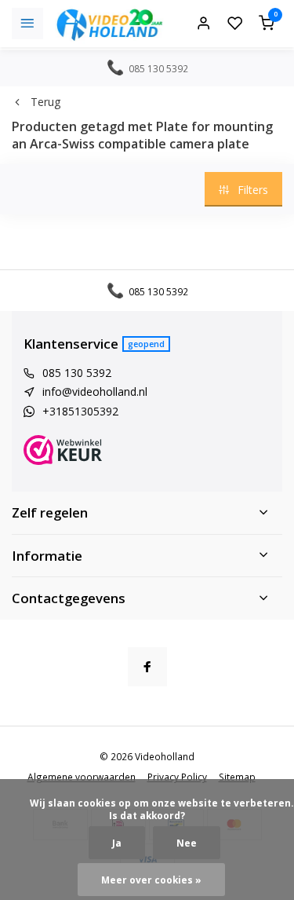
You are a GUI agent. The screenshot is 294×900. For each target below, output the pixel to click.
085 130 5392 (76, 372)
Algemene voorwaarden (81, 776)
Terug (45, 101)
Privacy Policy (177, 776)
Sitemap (237, 776)
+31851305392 (80, 411)
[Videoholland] (110, 23)
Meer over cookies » (151, 879)
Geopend (146, 343)
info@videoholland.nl (94, 391)
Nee (186, 842)
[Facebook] (147, 666)
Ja (117, 842)
